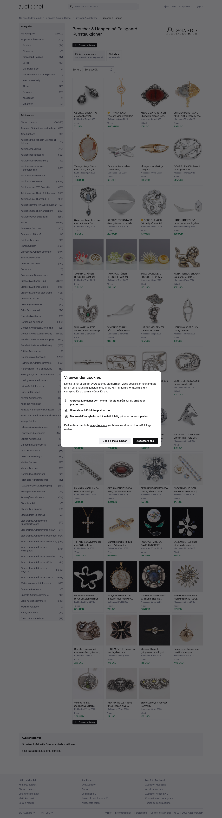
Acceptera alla (145, 441)
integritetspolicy (99, 425)
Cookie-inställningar (115, 441)
